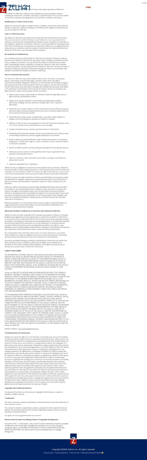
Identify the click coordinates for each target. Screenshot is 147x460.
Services (98, 7)
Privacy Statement (61, 452)
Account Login (48, 452)
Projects (123, 7)
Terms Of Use (74, 452)
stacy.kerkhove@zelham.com (29, 329)
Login (145, 3)
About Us (110, 7)
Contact (135, 7)
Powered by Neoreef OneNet (91, 452)
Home (88, 7)
